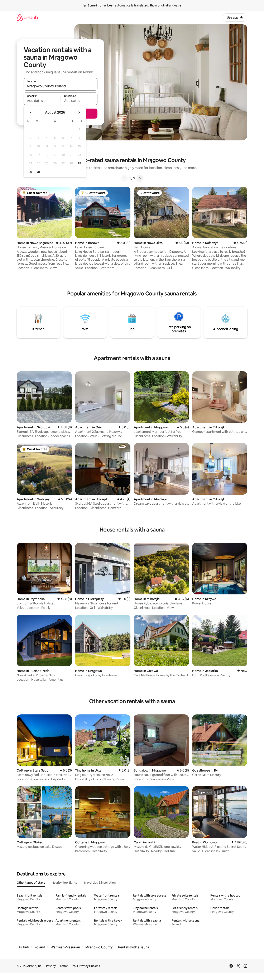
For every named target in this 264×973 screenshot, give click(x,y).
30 (30, 172)
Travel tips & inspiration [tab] (100, 882)
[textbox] (42, 100)
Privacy (51, 966)
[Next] (139, 178)
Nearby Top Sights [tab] (64, 882)
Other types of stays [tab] (31, 882)
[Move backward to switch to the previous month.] (31, 112)
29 (79, 163)
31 (38, 172)
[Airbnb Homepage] (27, 17)
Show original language (165, 5)
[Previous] (124, 178)
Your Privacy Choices (86, 966)
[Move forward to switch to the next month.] (79, 112)
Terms (64, 966)
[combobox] (60, 86)
